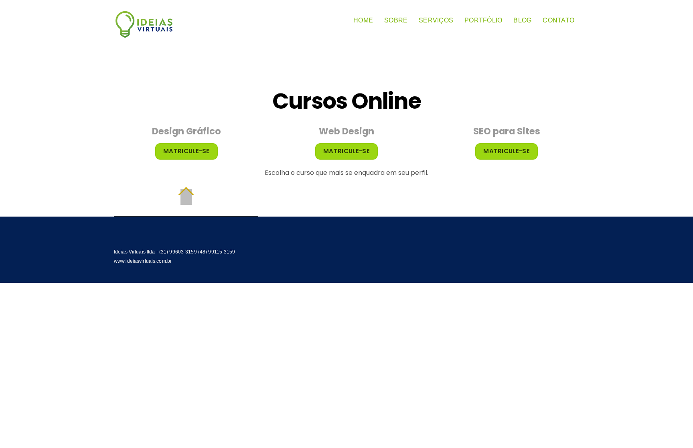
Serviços (436, 20)
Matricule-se (186, 151)
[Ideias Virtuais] (144, 34)
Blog (522, 20)
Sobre (395, 20)
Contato (558, 20)
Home (363, 20)
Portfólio (483, 20)
